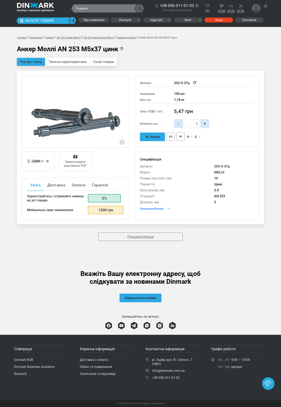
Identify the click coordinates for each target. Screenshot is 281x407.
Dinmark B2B (23, 360)
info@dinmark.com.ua (168, 371)
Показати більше (140, 237)
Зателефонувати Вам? (178, 10)
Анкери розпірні (126, 37)
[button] (268, 383)
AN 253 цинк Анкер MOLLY (99, 37)
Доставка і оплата (94, 360)
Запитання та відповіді (98, 374)
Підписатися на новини (140, 298)
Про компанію (93, 20)
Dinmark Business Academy (34, 367)
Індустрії (156, 20)
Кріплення (36, 37)
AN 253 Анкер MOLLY (69, 37)
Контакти (249, 20)
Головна (22, 37)
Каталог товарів (39, 21)
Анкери (49, 37)
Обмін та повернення (96, 367)
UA (207, 5)
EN (207, 11)
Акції (218, 20)
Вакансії (20, 374)
